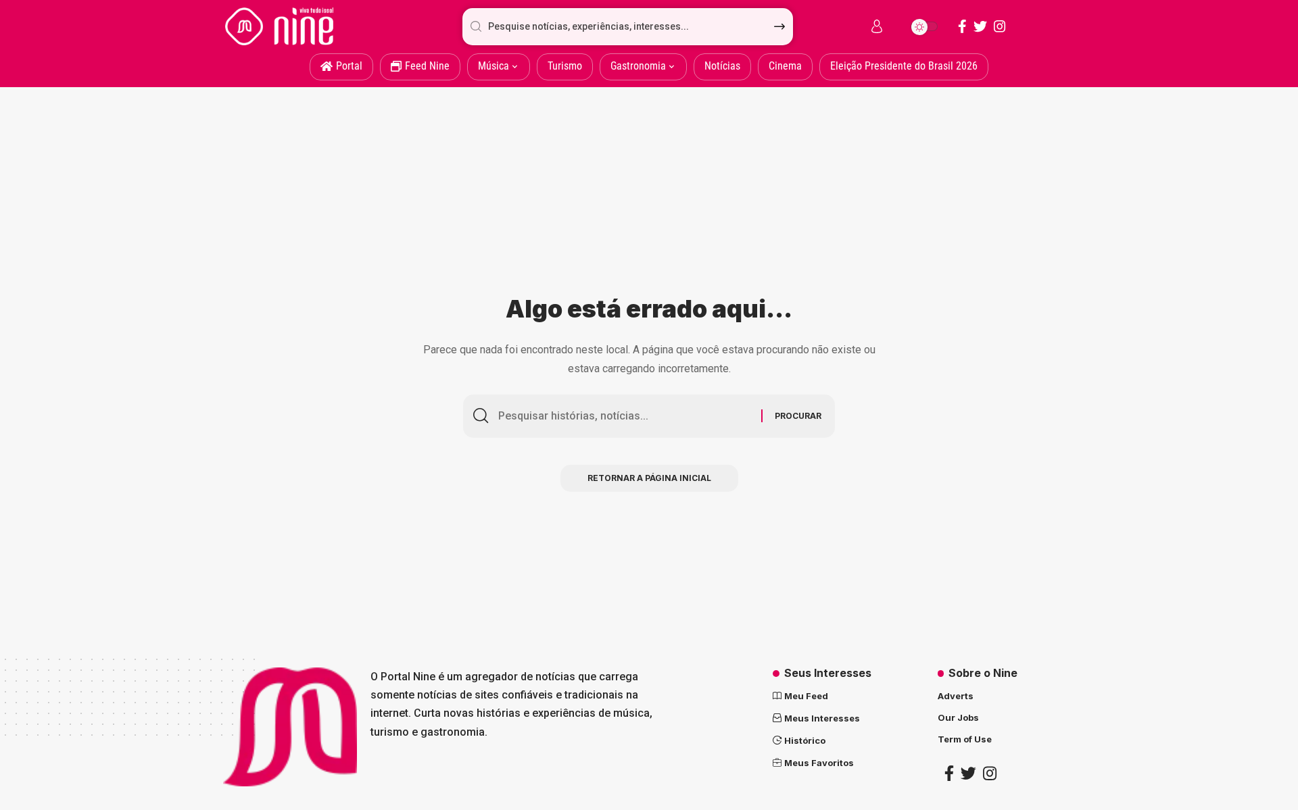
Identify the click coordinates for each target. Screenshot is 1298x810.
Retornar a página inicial (649, 478)
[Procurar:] (624, 416)
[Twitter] (980, 26)
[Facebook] (962, 26)
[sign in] (877, 26)
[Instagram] (999, 26)
